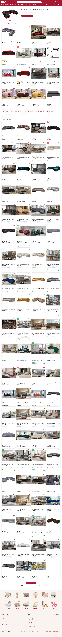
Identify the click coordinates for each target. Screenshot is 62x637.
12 (29, 273)
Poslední (37, 585)
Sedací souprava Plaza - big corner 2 (8, 423)
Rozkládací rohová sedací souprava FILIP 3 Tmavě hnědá (11, 402)
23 (14, 249)
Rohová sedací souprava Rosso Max (23, 357)
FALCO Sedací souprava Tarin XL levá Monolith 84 (25, 423)
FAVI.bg (54, 631)
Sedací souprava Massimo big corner (23, 264)
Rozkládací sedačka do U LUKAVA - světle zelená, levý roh (27, 382)
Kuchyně (53, 599)
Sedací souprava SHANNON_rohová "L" (23, 61)
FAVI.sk (30, 631)
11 (44, 474)
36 (44, 26)
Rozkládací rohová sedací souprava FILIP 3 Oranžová (41, 402)
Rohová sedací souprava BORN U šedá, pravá (9, 530)
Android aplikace (57, 615)
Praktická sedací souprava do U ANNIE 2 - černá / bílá (26, 157)
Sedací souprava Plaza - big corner (53, 509)
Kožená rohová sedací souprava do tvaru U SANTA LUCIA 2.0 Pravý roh (44, 357)
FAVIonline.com (4, 631)
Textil (26, 599)
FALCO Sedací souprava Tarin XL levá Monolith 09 (40, 333)
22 (44, 560)
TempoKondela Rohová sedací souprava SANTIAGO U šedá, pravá (13, 509)
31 (29, 249)
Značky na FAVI (30, 618)
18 (29, 163)
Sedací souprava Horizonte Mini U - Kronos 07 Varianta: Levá (12, 288)
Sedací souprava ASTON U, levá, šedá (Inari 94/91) (25, 41)
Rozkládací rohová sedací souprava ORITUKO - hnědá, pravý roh (43, 82)
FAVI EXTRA (30, 623)
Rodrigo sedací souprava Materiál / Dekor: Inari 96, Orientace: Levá (13, 264)
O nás (29, 615)
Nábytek (8, 599)
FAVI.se (47, 631)
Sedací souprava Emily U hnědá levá (53, 464)
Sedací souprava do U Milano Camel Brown (9, 333)
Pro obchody (30, 622)
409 (14, 142)
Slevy (54, 608)
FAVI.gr (57, 631)
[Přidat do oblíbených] (18, 9)
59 (44, 225)
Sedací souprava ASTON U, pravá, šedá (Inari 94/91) (11, 41)
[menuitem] (3, 5)
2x (51, 135)
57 (29, 142)
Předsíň (44, 608)
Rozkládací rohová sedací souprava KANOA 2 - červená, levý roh (43, 61)
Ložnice (26, 608)
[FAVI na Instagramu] (4, 624)
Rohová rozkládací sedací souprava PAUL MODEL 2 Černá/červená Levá (29, 82)
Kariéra (3, 618)
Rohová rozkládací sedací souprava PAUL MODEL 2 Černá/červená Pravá (14, 61)
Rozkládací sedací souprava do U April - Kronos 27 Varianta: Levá (13, 382)
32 (14, 88)
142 (29, 67)
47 (44, 494)
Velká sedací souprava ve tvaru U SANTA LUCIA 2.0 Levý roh (27, 333)
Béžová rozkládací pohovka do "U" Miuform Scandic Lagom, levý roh (43, 264)
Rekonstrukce (44, 599)
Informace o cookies (31, 626)
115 (44, 88)
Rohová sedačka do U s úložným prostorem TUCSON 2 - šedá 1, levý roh (44, 382)
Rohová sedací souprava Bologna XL (23, 219)
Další (32, 585)
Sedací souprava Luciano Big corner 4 (8, 488)
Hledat (43, 1)
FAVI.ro (36, 631)
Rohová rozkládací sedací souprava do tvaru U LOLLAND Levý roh (43, 464)
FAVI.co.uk (51, 631)
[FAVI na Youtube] (6, 624)
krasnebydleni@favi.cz (7, 615)
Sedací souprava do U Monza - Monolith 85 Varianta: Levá (27, 464)
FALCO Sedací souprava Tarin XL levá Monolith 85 (25, 402)
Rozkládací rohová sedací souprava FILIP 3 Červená (11, 82)
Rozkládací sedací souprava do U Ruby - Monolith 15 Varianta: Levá (13, 178)
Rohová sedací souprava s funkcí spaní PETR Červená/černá (42, 41)
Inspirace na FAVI (31, 619)
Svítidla (35, 599)
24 (44, 539)
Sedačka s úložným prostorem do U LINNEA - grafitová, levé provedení (29, 488)
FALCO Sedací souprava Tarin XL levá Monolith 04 (25, 509)
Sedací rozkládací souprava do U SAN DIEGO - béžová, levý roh (13, 357)
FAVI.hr (42, 631)
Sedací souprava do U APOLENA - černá (9, 157)
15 (44, 249)
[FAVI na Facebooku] (2, 624)
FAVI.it (44, 631)
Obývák (17, 608)
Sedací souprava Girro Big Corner (52, 382)
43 (14, 318)
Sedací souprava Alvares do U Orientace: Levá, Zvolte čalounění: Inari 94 (14, 554)
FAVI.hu (38, 631)
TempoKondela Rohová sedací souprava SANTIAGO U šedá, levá (43, 219)
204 (44, 122)
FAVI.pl (33, 631)
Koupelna (8, 608)
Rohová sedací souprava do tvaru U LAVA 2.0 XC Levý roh (12, 464)
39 (44, 142)
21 (14, 67)
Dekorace (17, 599)
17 (14, 494)
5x (36, 135)
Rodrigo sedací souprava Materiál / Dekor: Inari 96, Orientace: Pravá (28, 288)
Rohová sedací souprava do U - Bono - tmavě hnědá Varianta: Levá (13, 219)
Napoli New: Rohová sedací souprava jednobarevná (40, 157)
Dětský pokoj (35, 608)
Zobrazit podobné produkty (27, 15)
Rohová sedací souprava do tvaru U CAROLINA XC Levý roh (42, 530)
